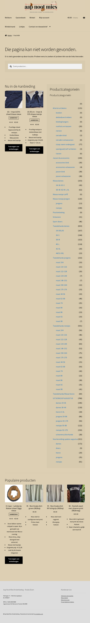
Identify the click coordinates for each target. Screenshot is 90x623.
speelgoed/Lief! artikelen (66, 149)
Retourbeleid (64, 598)
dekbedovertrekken (63, 117)
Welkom (8, 17)
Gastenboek (20, 17)
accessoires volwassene (65, 167)
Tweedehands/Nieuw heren (63, 394)
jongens (59, 203)
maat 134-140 (61, 276)
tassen (58, 153)
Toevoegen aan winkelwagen (13, 147)
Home (10, 35)
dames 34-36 (61, 403)
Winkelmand (10, 26)
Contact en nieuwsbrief (38, 26)
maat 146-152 (61, 280)
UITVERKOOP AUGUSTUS (63, 398)
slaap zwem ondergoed (65, 144)
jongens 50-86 (61, 416)
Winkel (32, 17)
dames (58, 444)
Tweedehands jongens (62, 258)
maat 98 (59, 321)
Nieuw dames (58, 181)
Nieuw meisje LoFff (60, 194)
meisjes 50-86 (61, 425)
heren (58, 453)
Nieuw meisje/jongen (61, 199)
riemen (59, 131)
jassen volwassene (63, 176)
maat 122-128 (61, 271)
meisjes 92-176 (62, 430)
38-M (58, 239)
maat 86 (59, 312)
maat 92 (59, 316)
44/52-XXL (60, 253)
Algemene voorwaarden (67, 596)
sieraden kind (61, 135)
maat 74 (59, 303)
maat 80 (59, 307)
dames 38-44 (61, 407)
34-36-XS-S (60, 185)
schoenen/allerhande (64, 434)
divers (58, 448)
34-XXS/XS (60, 230)
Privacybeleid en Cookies (67, 602)
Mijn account (44, 17)
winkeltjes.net (39, 614)
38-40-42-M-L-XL (62, 190)
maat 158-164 (61, 285)
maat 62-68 (60, 298)
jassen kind (60, 171)
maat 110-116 (61, 267)
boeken (59, 113)
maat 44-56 (60, 294)
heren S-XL (60, 412)
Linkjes (22, 26)
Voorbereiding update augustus (65, 439)
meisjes (59, 208)
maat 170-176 (61, 289)
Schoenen (57, 217)
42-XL (58, 249)
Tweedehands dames (61, 226)
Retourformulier (65, 600)
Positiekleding (59, 212)
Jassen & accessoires (61, 158)
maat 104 (59, 262)
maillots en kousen (63, 126)
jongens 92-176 (62, 421)
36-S (57, 235)
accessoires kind (62, 162)
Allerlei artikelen (59, 108)
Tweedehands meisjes (61, 326)
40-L (57, 244)
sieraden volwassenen (64, 140)
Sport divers (57, 221)
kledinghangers (62, 122)
